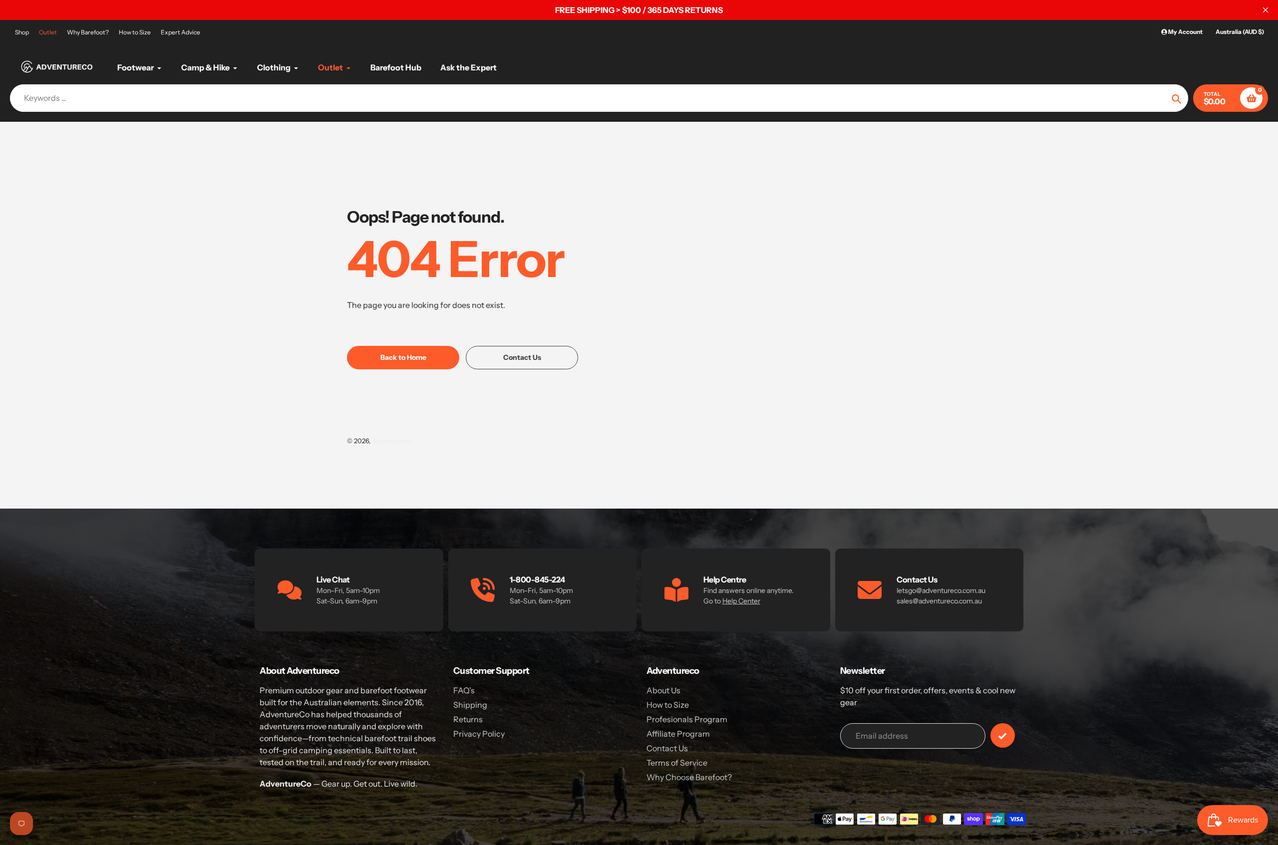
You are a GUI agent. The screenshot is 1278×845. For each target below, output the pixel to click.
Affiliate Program (678, 734)
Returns (468, 719)
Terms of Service (676, 763)
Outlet (48, 32)
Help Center (741, 600)
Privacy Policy (479, 734)
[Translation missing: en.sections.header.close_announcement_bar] (1266, 10)
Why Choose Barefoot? (689, 777)
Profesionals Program (686, 719)
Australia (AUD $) (1240, 31)
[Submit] (1002, 735)
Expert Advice (180, 32)
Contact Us (667, 748)
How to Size (135, 32)
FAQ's (464, 690)
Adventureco (391, 441)
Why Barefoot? (88, 32)
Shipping (470, 705)
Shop (22, 32)
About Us (663, 690)
